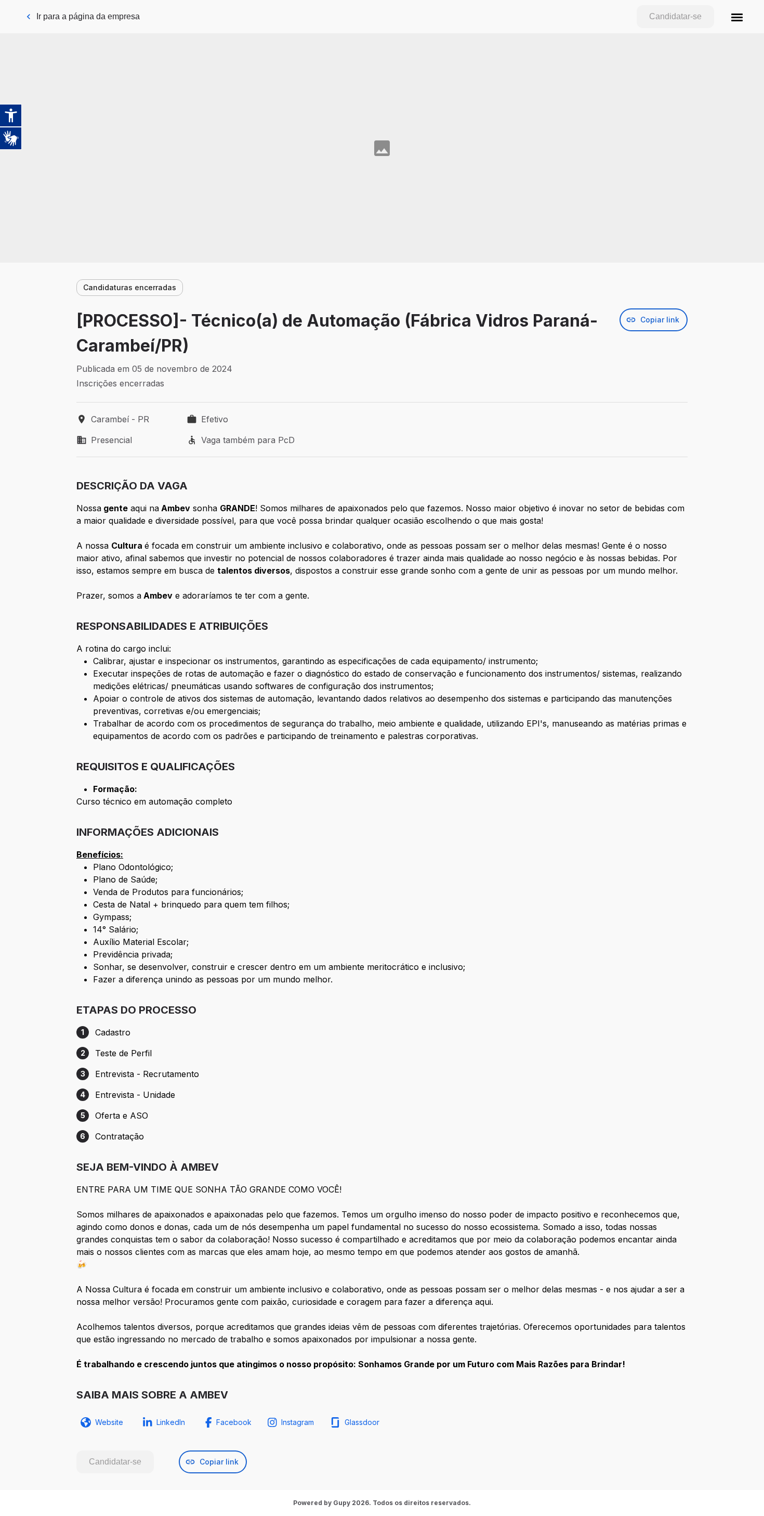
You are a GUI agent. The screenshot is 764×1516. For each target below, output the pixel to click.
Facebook (234, 1422)
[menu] (737, 17)
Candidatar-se (675, 16)
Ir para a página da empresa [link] (88, 16)
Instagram (297, 1422)
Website (109, 1422)
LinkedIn (170, 1422)
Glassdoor (362, 1422)
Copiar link (659, 319)
